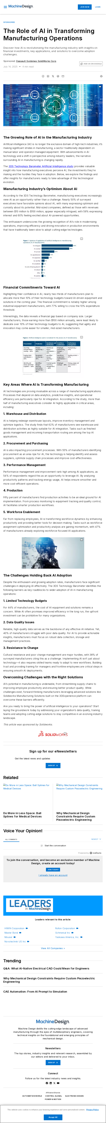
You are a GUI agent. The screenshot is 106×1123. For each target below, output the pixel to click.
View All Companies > (53, 948)
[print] (101, 76)
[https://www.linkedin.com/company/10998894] (50, 1083)
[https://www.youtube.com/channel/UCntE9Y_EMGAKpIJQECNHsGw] (58, 1083)
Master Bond (11, 932)
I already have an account (53, 875)
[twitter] (53, 76)
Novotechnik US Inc (15, 941)
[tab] (11, 839)
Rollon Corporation (65, 928)
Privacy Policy (92, 1110)
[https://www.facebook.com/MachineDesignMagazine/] (47, 1083)
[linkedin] (48, 76)
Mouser (8, 937)
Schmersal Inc (62, 932)
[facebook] (43, 76)
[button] (5, 7)
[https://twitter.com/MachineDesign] (54, 1083)
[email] (63, 76)
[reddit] (58, 76)
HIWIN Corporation (14, 928)
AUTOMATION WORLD (32, 1096)
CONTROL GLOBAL (53, 1096)
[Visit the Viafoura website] (95, 853)
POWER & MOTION (53, 1099)
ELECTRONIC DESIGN (74, 1096)
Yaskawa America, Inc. (67, 937)
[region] (53, 846)
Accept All (53, 1117)
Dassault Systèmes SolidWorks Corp (36, 61)
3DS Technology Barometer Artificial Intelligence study (41, 166)
